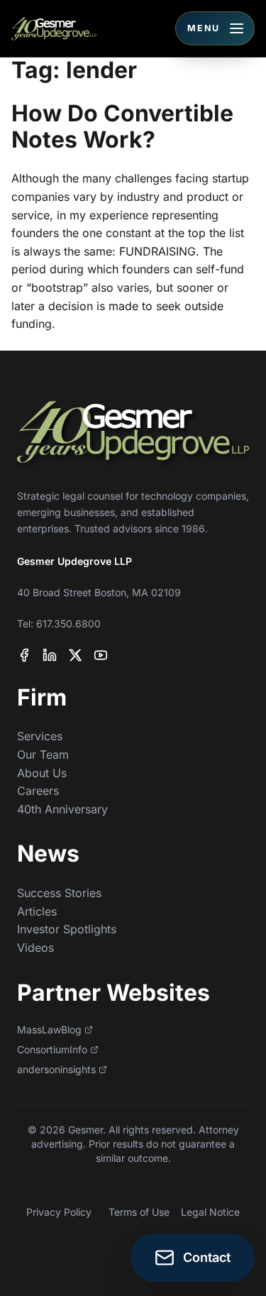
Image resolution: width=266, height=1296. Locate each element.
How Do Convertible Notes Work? (122, 126)
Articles (37, 911)
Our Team (43, 754)
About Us (42, 773)
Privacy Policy (59, 1212)
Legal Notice (210, 1212)
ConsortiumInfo (52, 1049)
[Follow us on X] (75, 655)
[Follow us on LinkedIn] (50, 655)
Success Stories (59, 893)
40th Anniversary (62, 809)
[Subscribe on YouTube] (101, 655)
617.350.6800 (68, 623)
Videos (35, 947)
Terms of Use (139, 1212)
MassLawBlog (49, 1029)
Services (39, 736)
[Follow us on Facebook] (24, 655)
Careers (38, 791)
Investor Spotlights (66, 929)
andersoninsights (56, 1069)
